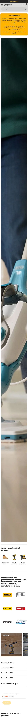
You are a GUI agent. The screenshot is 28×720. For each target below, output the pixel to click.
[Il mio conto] (22, 4)
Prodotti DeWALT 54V (7, 678)
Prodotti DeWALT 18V (23, 563)
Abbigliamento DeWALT (5, 563)
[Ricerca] (25, 9)
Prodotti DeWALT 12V (14, 563)
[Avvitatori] (11, 644)
